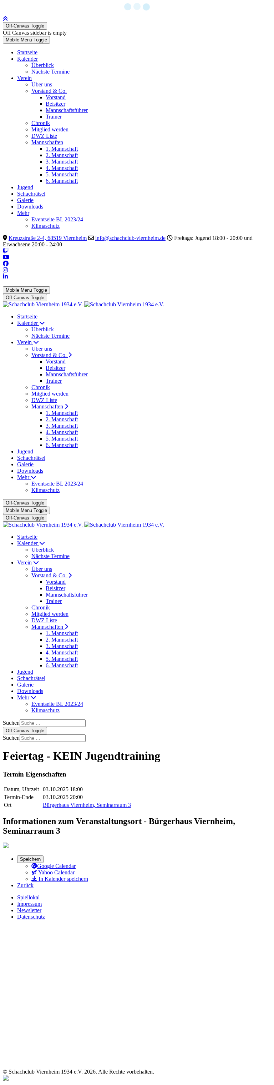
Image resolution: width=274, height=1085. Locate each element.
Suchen (11, 723)
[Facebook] (6, 264)
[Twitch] (6, 251)
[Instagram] (5, 270)
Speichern (30, 859)
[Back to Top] (5, 19)
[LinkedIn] (5, 276)
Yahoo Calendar (56, 872)
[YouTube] (6, 257)
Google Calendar (56, 866)
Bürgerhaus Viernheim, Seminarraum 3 (87, 805)
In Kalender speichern (62, 879)
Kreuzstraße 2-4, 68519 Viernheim (48, 238)
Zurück (25, 885)
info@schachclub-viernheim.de (130, 238)
